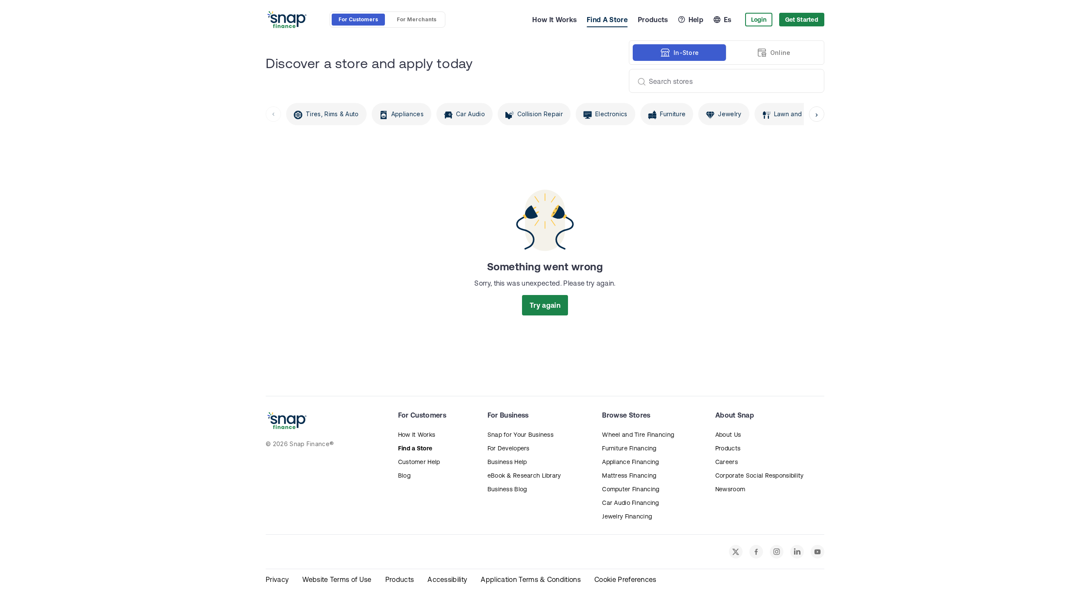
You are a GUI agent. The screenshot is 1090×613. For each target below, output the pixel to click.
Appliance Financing (630, 461)
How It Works (554, 19)
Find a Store (415, 448)
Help (695, 19)
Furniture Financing (629, 448)
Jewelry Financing (627, 516)
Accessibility (447, 579)
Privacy (277, 579)
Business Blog (507, 489)
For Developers (509, 448)
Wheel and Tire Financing (638, 434)
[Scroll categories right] (816, 114)
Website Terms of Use (336, 579)
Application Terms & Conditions (531, 579)
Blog (404, 475)
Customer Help (419, 461)
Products (653, 19)
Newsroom (730, 489)
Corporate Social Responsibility (759, 475)
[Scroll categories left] (273, 114)
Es (727, 19)
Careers (726, 461)
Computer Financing (630, 489)
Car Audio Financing (630, 502)
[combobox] (723, 81)
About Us (728, 434)
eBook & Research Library (524, 475)
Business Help (507, 461)
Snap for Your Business (521, 434)
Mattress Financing (629, 475)
